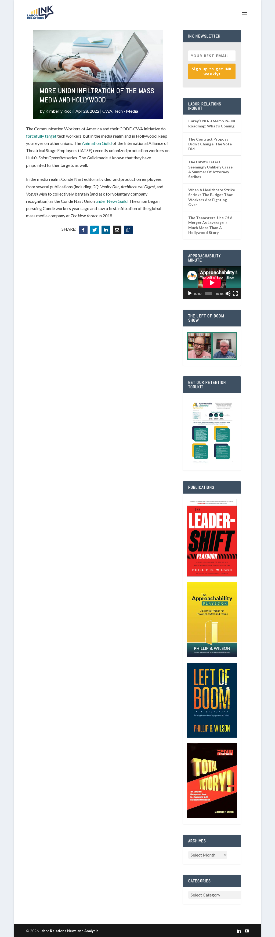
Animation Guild (97, 143)
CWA (107, 110)
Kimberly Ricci (59, 110)
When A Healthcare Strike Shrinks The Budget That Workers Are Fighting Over (211, 197)
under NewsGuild (112, 201)
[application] (212, 282)
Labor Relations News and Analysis (69, 931)
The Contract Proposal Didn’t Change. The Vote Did (210, 144)
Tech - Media (126, 110)
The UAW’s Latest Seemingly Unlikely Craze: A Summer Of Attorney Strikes (211, 169)
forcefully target (41, 135)
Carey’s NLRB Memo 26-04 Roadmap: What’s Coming (211, 123)
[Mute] (228, 293)
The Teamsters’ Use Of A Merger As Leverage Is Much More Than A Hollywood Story (210, 225)
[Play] (190, 293)
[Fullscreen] (235, 293)
